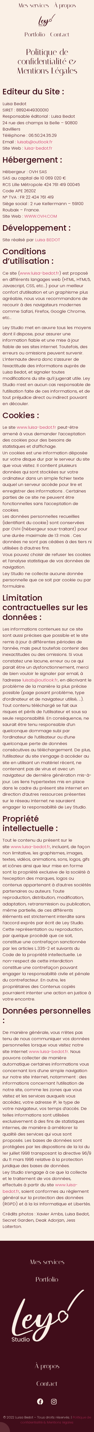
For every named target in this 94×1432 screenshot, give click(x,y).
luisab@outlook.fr (35, 142)
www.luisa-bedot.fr (39, 273)
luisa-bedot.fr (38, 148)
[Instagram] (54, 1401)
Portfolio (35, 35)
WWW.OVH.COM (40, 216)
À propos (65, 6)
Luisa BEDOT (47, 240)
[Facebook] (40, 1401)
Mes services (33, 6)
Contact (60, 35)
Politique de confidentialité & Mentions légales (56, 1420)
